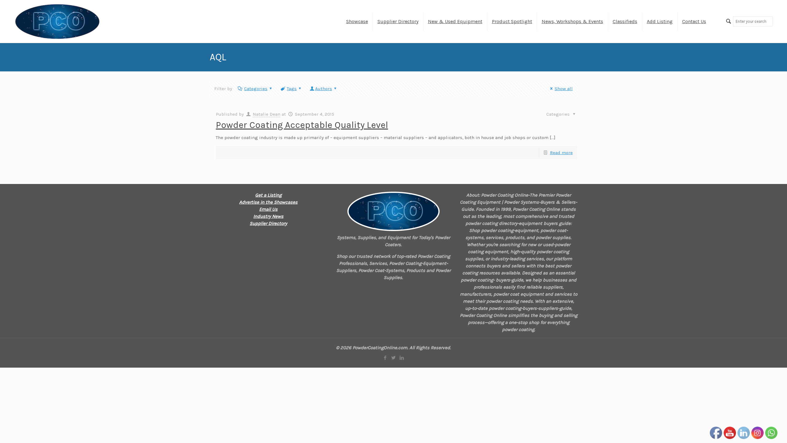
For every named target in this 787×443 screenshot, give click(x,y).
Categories (255, 88)
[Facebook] (385, 358)
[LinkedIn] (401, 358)
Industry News (268, 216)
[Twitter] (393, 358)
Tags (292, 88)
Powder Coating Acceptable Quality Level (302, 124)
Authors (323, 88)
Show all (564, 88)
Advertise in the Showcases (268, 202)
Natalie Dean (266, 114)
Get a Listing (268, 195)
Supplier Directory (268, 223)
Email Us (268, 209)
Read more (561, 152)
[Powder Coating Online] (393, 211)
